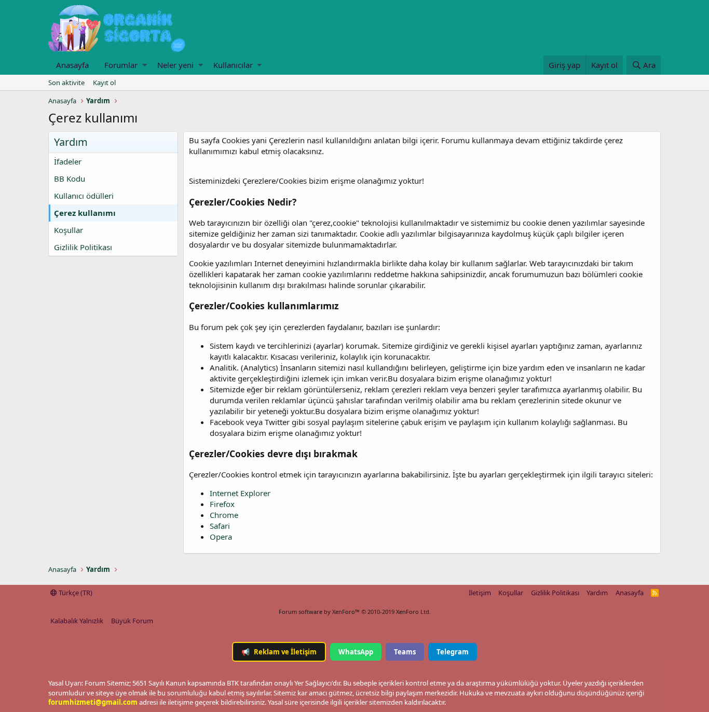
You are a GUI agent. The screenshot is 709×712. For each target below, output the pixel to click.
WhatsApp (355, 651)
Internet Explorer (240, 493)
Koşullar (68, 230)
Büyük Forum (132, 620)
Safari (220, 526)
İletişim (480, 592)
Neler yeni (175, 65)
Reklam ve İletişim (279, 651)
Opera (221, 536)
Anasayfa (72, 65)
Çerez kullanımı (85, 213)
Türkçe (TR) (74, 592)
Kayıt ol (104, 82)
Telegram (453, 651)
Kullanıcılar (233, 65)
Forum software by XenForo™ (355, 611)
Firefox (222, 504)
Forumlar (121, 65)
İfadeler (67, 161)
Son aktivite (66, 82)
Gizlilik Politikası (83, 247)
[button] (144, 65)
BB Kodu (69, 178)
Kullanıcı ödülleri (84, 195)
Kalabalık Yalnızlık (76, 620)
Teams (405, 651)
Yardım (597, 592)
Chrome (224, 515)
